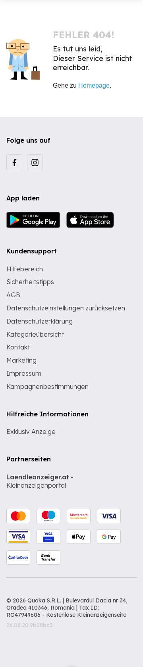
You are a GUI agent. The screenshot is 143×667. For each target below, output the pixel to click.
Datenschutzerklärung (39, 321)
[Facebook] (14, 162)
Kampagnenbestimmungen (47, 386)
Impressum (23, 373)
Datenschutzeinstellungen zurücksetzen (65, 308)
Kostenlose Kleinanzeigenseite (86, 614)
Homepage (94, 85)
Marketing (21, 360)
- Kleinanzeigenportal (39, 481)
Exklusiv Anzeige (31, 432)
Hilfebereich (24, 269)
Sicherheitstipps (30, 282)
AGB (13, 295)
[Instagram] (35, 162)
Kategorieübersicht (35, 334)
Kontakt (18, 347)
